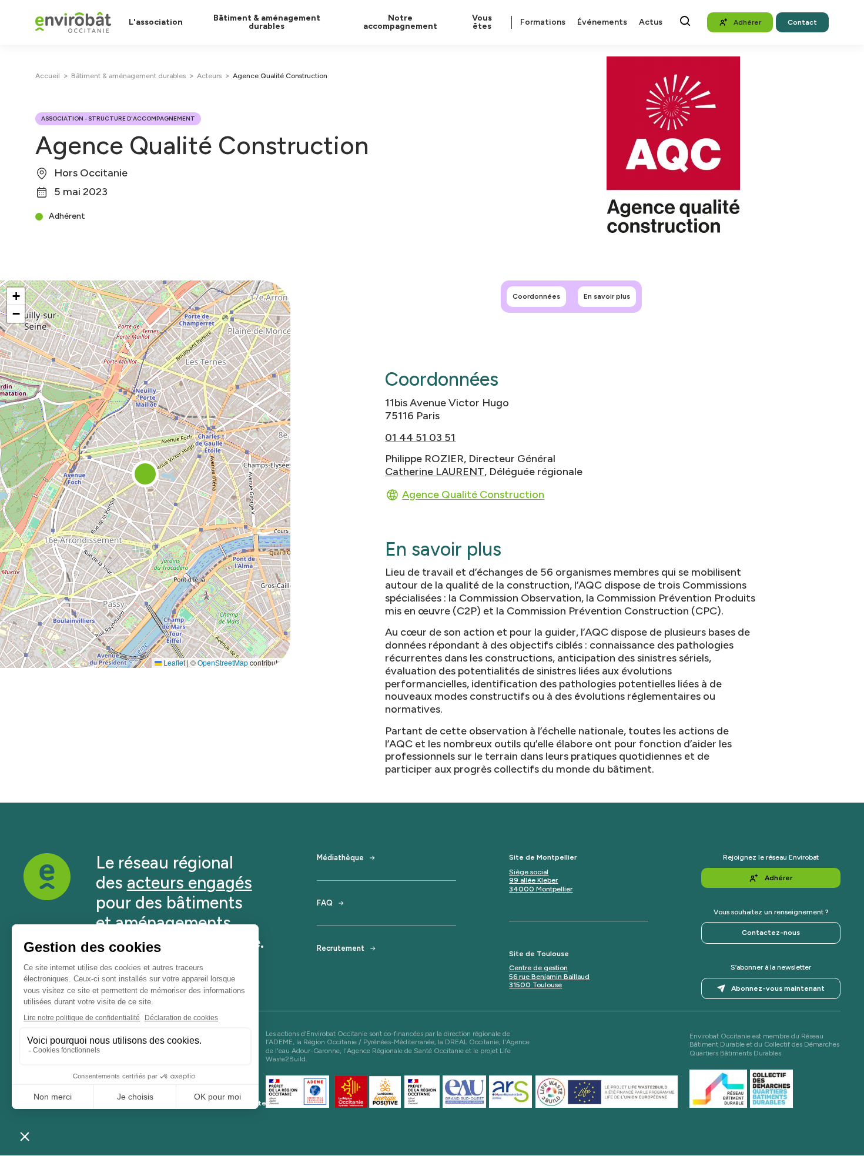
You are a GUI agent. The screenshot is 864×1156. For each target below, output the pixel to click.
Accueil (47, 76)
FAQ (325, 902)
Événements (602, 22)
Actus (650, 22)
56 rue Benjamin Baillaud (549, 977)
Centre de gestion (538, 968)
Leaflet (173, 662)
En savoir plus (607, 296)
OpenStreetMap (222, 662)
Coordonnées (536, 296)
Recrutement (340, 948)
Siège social (528, 872)
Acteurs (209, 76)
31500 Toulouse (535, 985)
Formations (542, 22)
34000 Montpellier (540, 889)
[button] (145, 473)
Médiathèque (340, 857)
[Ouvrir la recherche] (685, 21)
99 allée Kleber (533, 880)
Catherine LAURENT (434, 471)
